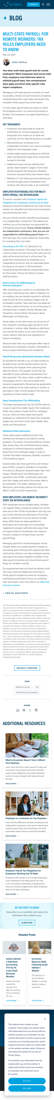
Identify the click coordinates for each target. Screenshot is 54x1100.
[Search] (43, 4)
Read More (11, 784)
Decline (27, 1088)
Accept (27, 1081)
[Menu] (48, 4)
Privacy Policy (14, 1055)
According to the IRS (13, 246)
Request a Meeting (27, 668)
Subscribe (27, 922)
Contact (33, 4)
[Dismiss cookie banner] (45, 1019)
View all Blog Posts (16, 593)
